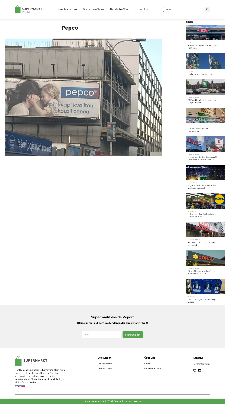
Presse (147, 363)
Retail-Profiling (120, 9)
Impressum (135, 401)
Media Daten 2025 (152, 368)
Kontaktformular (201, 364)
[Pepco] (83, 155)
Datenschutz (120, 401)
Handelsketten (67, 9)
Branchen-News (93, 9)
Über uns (142, 9)
